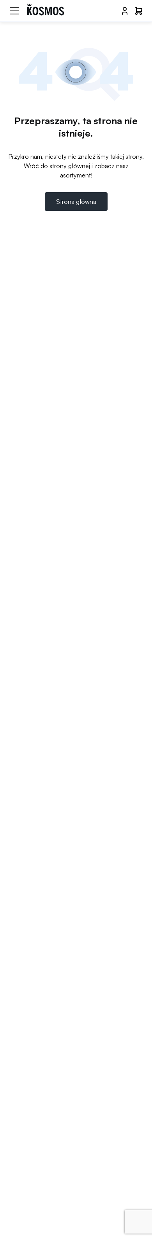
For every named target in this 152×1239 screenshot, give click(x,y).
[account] (124, 10)
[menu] (14, 11)
